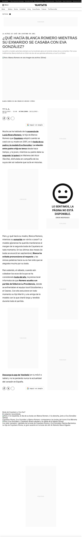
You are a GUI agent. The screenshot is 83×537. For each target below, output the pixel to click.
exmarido (18, 239)
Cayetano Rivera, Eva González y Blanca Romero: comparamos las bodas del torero (34, 420)
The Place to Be (52, 9)
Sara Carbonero (67, 1)
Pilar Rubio (58, 1)
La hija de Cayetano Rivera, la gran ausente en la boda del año (26, 425)
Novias (16, 9)
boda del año (20, 277)
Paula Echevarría (49, 1)
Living (29, 9)
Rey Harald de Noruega (17, 1)
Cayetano (18, 138)
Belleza (10, 9)
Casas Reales (36, 9)
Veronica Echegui (78, 1)
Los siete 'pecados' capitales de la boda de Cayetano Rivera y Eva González (32, 423)
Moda (3, 9)
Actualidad (23, 9)
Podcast (44, 9)
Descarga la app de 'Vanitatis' (16, 375)
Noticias (5, 14)
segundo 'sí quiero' (11, 155)
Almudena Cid (29, 1)
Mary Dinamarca (38, 1)
